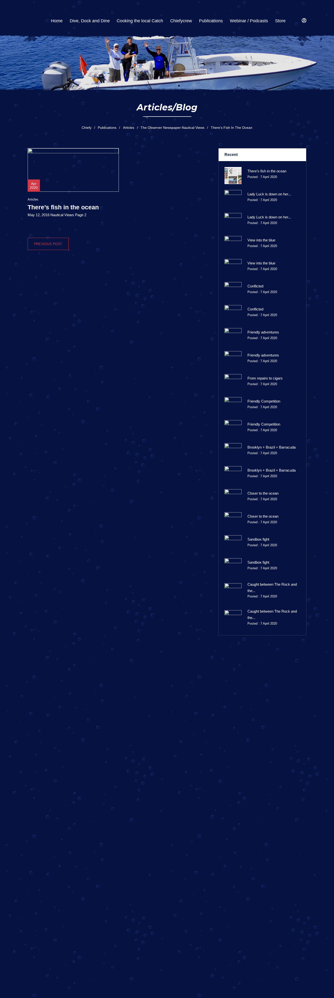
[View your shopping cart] (295, 21)
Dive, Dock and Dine (90, 20)
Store (280, 20)
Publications (211, 20)
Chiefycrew (181, 20)
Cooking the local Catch (140, 20)
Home (57, 20)
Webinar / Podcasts (249, 20)
